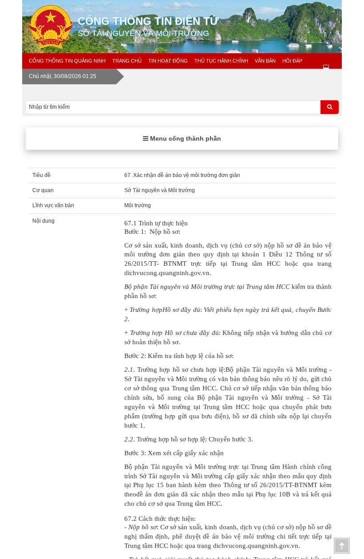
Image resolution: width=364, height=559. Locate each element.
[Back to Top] (342, 546)
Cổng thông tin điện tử (148, 26)
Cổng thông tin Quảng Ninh (67, 60)
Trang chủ (127, 60)
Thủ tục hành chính (221, 60)
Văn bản (265, 60)
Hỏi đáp (292, 60)
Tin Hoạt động (168, 60)
